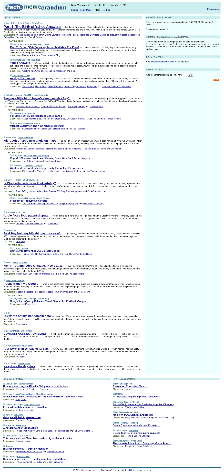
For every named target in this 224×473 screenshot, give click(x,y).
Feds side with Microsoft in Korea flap (25, 407)
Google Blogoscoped (130, 35)
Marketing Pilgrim (70, 35)
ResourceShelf (29, 55)
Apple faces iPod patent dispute (26, 215)
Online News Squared (14, 37)
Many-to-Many (36, 191)
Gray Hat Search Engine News (116, 86)
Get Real (22, 425)
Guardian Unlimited (34, 223)
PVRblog (134, 423)
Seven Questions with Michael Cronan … (136, 425)
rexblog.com (113, 35)
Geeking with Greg (31, 71)
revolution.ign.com (123, 384)
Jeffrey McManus (36, 149)
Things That (40, 86)
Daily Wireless (132, 417)
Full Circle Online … (83, 431)
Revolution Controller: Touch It (130, 386)
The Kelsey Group (76, 106)
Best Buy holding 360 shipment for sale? (32, 233)
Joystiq (128, 389)
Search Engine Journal (75, 86)
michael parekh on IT (26, 35)
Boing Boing (21, 399)
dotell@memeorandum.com (138, 470)
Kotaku (55, 254)
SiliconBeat (34, 60)
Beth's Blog (58, 274)
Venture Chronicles (24, 410)
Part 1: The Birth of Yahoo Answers (32, 27)
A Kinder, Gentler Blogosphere (20, 427)
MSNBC (119, 394)
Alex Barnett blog (52, 161)
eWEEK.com (26, 346)
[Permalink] (4, 23)
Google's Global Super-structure (22, 417)
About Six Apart (20, 263)
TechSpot (20, 356)
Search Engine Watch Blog (30, 23)
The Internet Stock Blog (54, 119)
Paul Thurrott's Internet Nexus (78, 254)
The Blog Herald (76, 274)
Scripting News (23, 441)
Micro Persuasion (55, 462)
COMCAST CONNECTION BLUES (25, 333)
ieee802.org (168, 417)
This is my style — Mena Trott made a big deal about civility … (39, 438)
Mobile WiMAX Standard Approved (133, 414)
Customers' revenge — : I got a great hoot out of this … (35, 459)
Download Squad (98, 35)
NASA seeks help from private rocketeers (136, 396)
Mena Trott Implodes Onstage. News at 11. (33, 265)
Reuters (9, 446)
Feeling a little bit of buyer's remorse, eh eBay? (37, 98)
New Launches (25, 384)
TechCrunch (28, 86)
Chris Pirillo (25, 331)
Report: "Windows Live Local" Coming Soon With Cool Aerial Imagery (50, 158)
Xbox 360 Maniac (20, 248)
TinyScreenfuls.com (63, 292)
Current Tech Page (81, 10)
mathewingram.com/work (28, 106)
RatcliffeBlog (22, 191)
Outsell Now (51, 203)
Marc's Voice (25, 436)
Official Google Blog (15, 281)
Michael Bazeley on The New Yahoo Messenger (37, 125)
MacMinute (53, 223)
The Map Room (53, 171)
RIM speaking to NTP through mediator (25, 448)
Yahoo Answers (20, 62)
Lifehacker (92, 86)
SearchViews (84, 292)
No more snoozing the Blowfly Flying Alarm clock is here (35, 386)
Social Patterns (36, 37)
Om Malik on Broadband (23, 113)
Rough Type (21, 274)
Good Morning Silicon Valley (37, 95)
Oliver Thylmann (55, 86)
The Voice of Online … (97, 171)
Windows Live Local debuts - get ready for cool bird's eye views (46, 168)
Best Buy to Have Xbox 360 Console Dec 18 (35, 250)
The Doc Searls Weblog (33, 203)
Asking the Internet (22, 78)
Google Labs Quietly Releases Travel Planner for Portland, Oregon (48, 301)
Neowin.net (21, 149)
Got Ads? (18, 415)
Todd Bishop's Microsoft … (70, 149)
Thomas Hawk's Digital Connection (36, 394)
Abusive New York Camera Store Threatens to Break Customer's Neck (43, 396)
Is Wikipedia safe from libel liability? (30, 183)
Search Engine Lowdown (49, 35)
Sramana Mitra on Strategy (53, 106)
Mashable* (61, 71)
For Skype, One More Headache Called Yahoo (36, 115)
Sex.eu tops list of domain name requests (136, 433)
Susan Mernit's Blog (50, 55)
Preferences (213, 9)
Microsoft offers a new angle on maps (30, 140)
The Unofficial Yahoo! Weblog (106, 119)
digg (73, 71)
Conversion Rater (24, 420)
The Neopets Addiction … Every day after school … (142, 443)
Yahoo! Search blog (21, 76)
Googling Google (45, 292)
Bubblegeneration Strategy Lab (36, 129)
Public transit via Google (21, 283)
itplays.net (11, 230)
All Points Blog (29, 304)
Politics (106, 10)
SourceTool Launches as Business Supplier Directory (143, 404)
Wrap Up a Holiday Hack (19, 366)
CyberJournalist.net (96, 191)
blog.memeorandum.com (162, 61)
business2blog (48, 71)
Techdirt (20, 223)
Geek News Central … (77, 119)
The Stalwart (144, 436)
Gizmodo (20, 241)
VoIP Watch (34, 123)
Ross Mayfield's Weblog (38, 198)
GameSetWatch (144, 446)
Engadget (153, 417)
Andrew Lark (34, 431)
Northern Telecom (55, 451)
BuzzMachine (23, 457)
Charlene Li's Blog (33, 166)
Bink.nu (77, 171)
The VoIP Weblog (76, 129)
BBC (24, 212)
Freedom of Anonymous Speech (28, 200)
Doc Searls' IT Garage (93, 203)
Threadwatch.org (61, 431)
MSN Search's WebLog (33, 171)
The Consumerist (43, 254)
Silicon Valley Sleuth (25, 389)
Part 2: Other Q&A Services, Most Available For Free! (44, 47)
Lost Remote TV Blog (54, 191)
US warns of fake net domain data (27, 316)
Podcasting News (74, 191)
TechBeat (84, 35)
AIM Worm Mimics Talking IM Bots (26, 348)
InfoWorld (133, 431)
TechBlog (37, 462)
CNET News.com (25, 137)
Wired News (24, 364)
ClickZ (136, 402)
